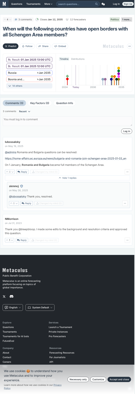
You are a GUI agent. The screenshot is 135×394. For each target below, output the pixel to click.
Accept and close (119, 379)
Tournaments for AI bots (16, 336)
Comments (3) (14, 103)
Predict (12, 46)
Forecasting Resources (61, 352)
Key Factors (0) (39, 103)
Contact (7, 357)
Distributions (77, 59)
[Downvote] (10, 19)
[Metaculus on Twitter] (4, 297)
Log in (116, 3)
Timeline (64, 59)
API (51, 362)
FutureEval (8, 341)
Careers (7, 362)
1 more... (126, 19)
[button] (29, 59)
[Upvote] (4, 19)
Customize (98, 379)
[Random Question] (103, 4)
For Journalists (57, 357)
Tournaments (10, 331)
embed (62, 46)
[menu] (127, 171)
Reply (24, 171)
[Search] (96, 4)
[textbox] (67, 158)
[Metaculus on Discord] (12, 296)
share (45, 46)
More (47, 3)
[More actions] (129, 46)
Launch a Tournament (60, 327)
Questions (8, 327)
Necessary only (78, 379)
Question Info (64, 103)
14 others (17, 85)
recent (23, 111)
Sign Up (128, 3)
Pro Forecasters (57, 336)
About (6, 352)
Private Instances (58, 331)
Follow (29, 46)
